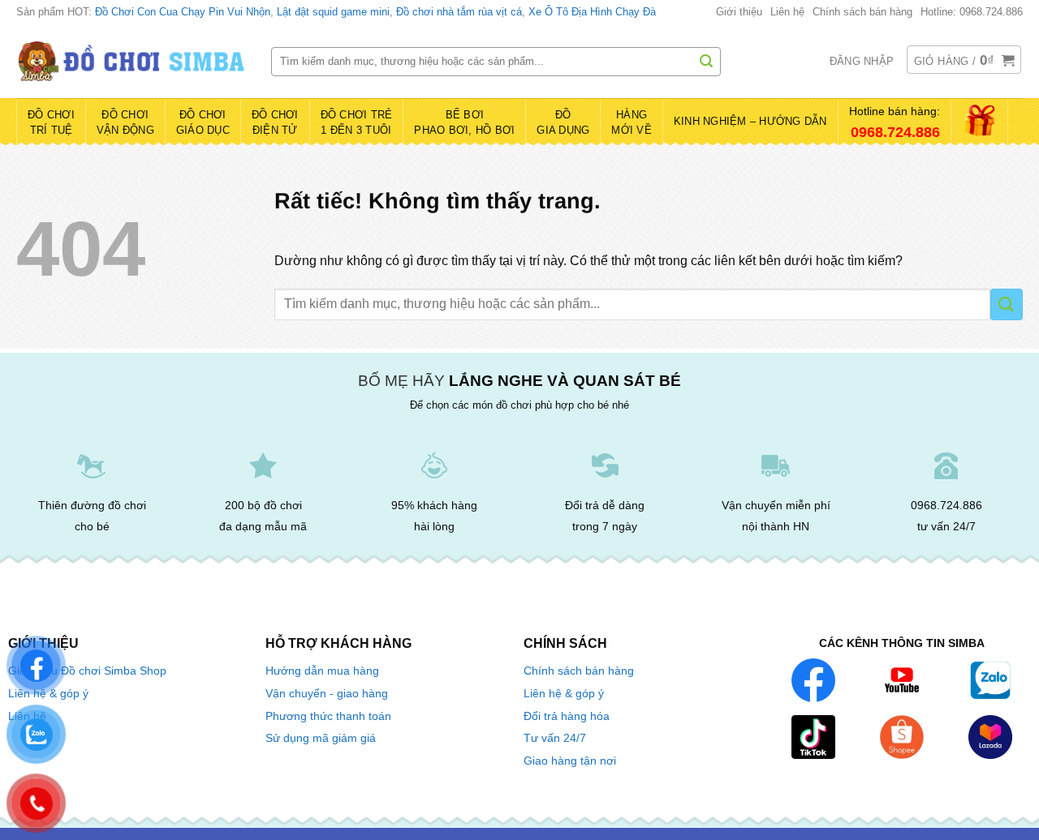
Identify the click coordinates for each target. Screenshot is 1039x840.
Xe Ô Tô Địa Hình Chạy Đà (592, 12)
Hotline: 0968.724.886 (971, 12)
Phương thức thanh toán (328, 715)
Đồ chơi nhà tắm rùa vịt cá (459, 12)
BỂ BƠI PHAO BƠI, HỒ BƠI (464, 122)
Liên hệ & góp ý (564, 694)
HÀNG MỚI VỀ (631, 122)
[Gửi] (706, 61)
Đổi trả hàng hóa (567, 716)
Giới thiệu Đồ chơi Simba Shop (87, 671)
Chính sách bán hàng (862, 12)
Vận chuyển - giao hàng (326, 693)
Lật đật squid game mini (333, 12)
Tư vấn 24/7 (555, 738)
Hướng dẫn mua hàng (322, 670)
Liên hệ (787, 12)
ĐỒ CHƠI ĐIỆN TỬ (275, 122)
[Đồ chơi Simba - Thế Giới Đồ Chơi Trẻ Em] (131, 61)
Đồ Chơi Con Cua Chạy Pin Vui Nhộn (182, 12)
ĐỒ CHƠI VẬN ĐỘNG (125, 122)
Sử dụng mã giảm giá (320, 737)
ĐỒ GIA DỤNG (563, 122)
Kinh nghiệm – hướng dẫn (750, 121)
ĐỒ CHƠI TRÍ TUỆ (51, 122)
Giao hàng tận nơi (570, 761)
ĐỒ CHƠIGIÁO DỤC (203, 122)
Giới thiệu (739, 12)
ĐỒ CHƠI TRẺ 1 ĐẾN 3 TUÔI (357, 122)
